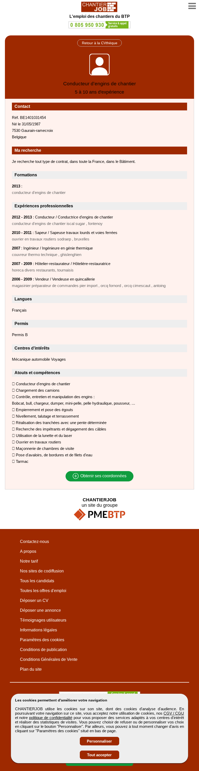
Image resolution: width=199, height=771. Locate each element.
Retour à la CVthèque (99, 43)
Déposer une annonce (40, 610)
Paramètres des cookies (42, 640)
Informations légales (38, 630)
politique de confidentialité (50, 717)
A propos (28, 551)
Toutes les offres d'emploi (43, 590)
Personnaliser (99, 741)
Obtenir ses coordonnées (102, 476)
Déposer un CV (34, 600)
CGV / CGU (174, 713)
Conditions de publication (43, 649)
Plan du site (31, 669)
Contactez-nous (34, 541)
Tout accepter (99, 755)
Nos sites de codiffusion (42, 571)
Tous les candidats (37, 581)
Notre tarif (29, 561)
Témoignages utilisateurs (43, 620)
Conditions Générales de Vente (48, 659)
